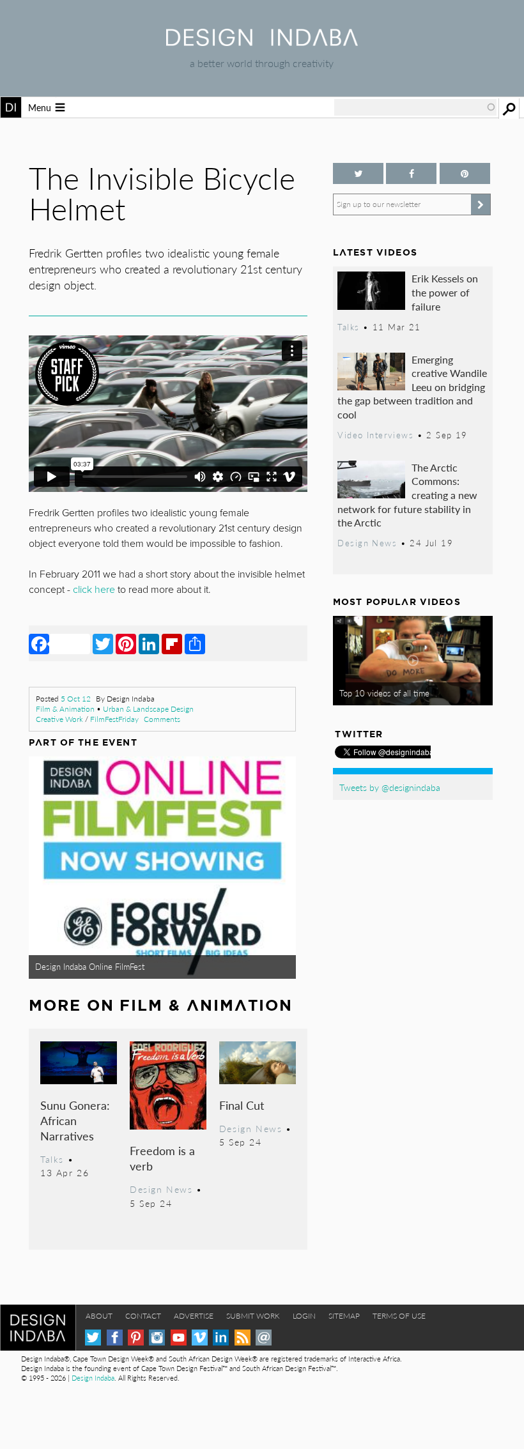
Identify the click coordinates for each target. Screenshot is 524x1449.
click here (94, 589)
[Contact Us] (264, 1338)
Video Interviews (375, 435)
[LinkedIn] (149, 643)
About (99, 1315)
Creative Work (59, 719)
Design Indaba (93, 1378)
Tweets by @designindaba (389, 787)
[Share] (195, 643)
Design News (161, 1189)
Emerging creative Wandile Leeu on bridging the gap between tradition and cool (412, 387)
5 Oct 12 (76, 698)
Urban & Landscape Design (148, 708)
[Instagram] (157, 1338)
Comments (162, 719)
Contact (143, 1315)
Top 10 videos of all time (384, 693)
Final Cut (241, 1105)
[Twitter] (103, 643)
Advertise (193, 1315)
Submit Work (253, 1315)
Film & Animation (65, 708)
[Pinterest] (126, 643)
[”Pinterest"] (465, 173)
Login (304, 1315)
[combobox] (415, 107)
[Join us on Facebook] (411, 173)
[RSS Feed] (242, 1338)
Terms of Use (399, 1315)
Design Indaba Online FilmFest (89, 966)
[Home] (262, 41)
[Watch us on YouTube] (179, 1338)
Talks (52, 1159)
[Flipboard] (172, 643)
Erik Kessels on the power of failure (445, 292)
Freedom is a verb (162, 1158)
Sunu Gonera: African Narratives (75, 1120)
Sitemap (344, 1315)
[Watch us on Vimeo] (200, 1338)
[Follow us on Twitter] (358, 173)
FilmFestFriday (114, 719)
